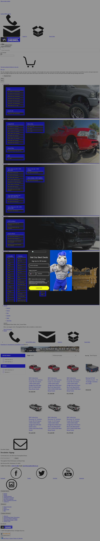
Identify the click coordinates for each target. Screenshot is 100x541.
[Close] (70, 252)
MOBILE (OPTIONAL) (33, 270)
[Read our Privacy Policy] (48, 281)
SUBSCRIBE (39, 288)
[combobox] (32, 274)
